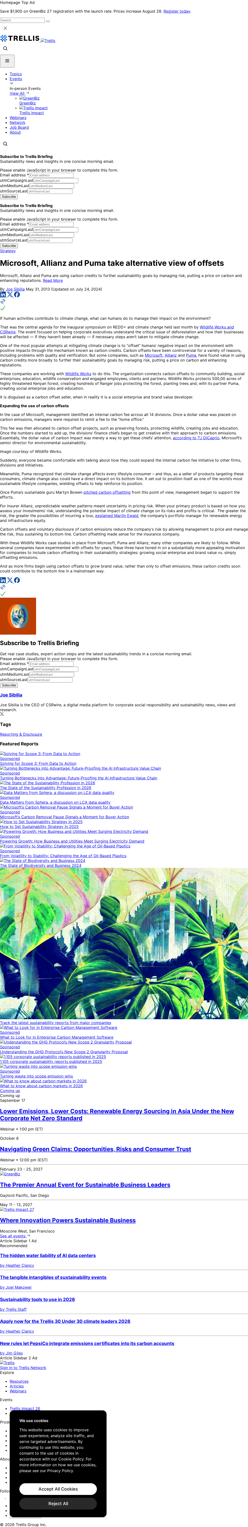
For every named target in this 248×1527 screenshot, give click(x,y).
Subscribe (9, 196)
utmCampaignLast (16, 180)
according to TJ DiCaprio (196, 437)
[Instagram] (9, 1496)
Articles (17, 1386)
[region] (58, 1463)
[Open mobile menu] (7, 61)
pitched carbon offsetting (107, 492)
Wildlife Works (78, 373)
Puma (191, 355)
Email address (14, 175)
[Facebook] (17, 295)
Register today (176, 11)
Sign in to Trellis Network (23, 1367)
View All (18, 93)
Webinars (18, 117)
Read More (53, 280)
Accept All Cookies (58, 1489)
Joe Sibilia (15, 289)
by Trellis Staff (13, 1309)
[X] (10, 295)
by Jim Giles (11, 1353)
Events (16, 78)
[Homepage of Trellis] (7, 1362)
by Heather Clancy (17, 1265)
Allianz (171, 355)
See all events (13, 1236)
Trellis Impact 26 (25, 1408)
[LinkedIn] (3, 295)
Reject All (58, 1503)
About (15, 132)
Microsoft (154, 355)
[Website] (124, 305)
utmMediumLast (14, 185)
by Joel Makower (16, 1287)
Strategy (8, 250)
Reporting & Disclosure (21, 734)
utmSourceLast (14, 191)
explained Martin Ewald (116, 515)
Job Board (19, 127)
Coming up (10, 1090)
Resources (19, 1381)
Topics (16, 73)
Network (17, 122)
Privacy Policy (60, 1470)
